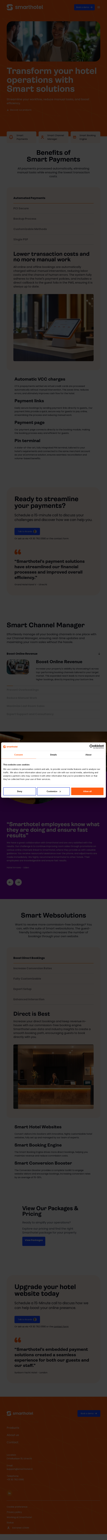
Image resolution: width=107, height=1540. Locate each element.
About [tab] (88, 755)
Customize (52, 791)
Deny (19, 791)
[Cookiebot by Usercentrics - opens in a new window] (91, 747)
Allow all (87, 791)
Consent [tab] (18, 755)
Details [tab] (53, 755)
